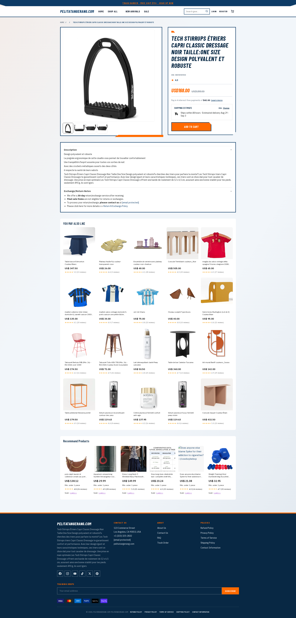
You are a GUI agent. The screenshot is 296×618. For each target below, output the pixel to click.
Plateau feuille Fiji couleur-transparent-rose (110, 262)
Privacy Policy (207, 533)
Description (70, 149)
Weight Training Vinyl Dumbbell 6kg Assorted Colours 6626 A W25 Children (218, 475)
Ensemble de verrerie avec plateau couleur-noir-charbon (148, 262)
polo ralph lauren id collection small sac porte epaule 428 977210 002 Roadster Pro (75, 475)
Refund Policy (207, 528)
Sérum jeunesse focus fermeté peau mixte (181, 414)
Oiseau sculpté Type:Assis (179, 312)
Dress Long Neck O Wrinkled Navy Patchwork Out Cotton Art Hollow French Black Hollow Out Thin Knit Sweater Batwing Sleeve (133, 475)
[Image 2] (79, 128)
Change (226, 108)
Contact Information (210, 547)
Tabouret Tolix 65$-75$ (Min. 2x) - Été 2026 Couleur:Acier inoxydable (113, 363)
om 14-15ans (139, 312)
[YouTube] (75, 574)
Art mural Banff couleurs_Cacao (215, 362)
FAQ (159, 537)
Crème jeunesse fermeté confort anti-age (147, 414)
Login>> (73, 493)
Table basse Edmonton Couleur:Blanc (74, 262)
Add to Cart (191, 126)
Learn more (216, 100)
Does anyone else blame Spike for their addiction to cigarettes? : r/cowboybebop (191, 475)
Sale (146, 11)
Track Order (163, 542)
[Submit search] (207, 11)
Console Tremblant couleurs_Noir (182, 261)
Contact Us (162, 533)
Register (223, 11)
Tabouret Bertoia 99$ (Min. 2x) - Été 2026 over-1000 (78, 363)
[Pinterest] (97, 574)
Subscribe (230, 591)
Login (213, 11)
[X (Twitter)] (90, 574)
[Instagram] (67, 574)
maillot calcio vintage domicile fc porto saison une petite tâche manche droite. (113, 313)
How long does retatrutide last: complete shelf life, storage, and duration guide (162, 475)
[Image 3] (91, 128)
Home (101, 11)
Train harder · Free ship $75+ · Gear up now (147, 3)
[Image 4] (102, 128)
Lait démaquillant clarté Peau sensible (146, 363)
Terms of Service (209, 537)
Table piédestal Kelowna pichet (77, 413)
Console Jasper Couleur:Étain (214, 413)
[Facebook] (60, 574)
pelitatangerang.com (77, 11)
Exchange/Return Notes (77, 191)
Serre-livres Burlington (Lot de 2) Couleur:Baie (216, 313)
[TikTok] (82, 574)
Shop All (112, 11)
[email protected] (130, 202)
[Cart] (232, 11)
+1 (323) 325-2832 (123, 535)
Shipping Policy (208, 542)
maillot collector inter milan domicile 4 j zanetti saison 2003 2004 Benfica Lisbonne (78, 313)
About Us (161, 528)
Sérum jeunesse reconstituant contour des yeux (111, 414)
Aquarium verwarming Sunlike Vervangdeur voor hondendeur (104, 475)
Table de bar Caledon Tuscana (180, 362)
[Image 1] (68, 128)
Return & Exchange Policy (115, 206)
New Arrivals (133, 11)
